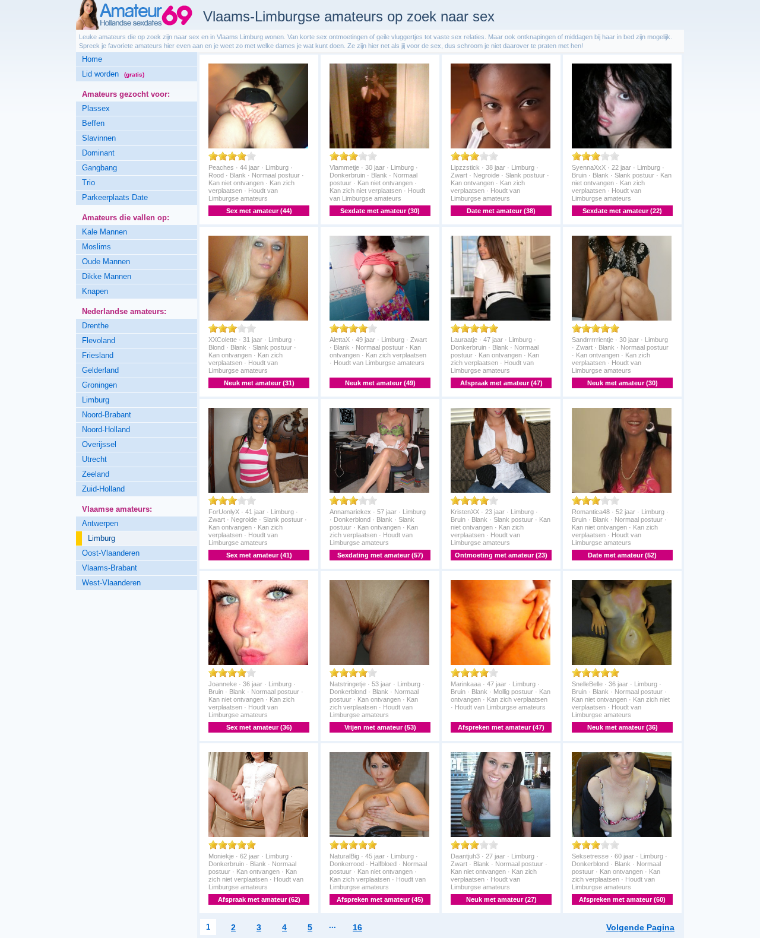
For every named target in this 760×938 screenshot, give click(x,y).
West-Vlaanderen (111, 582)
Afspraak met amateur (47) (501, 382)
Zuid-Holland (103, 488)
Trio (88, 182)
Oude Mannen (106, 261)
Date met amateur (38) (501, 210)
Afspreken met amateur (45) (380, 899)
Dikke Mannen (106, 276)
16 (357, 927)
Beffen (93, 123)
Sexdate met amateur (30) (380, 210)
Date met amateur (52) (622, 555)
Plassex (96, 108)
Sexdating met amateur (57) (380, 555)
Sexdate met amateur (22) (622, 210)
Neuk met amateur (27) (501, 899)
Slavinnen (99, 138)
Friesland (97, 355)
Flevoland (98, 340)
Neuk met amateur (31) (259, 382)
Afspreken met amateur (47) (501, 727)
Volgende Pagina (640, 927)
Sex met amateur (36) (259, 727)
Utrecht (94, 459)
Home (92, 59)
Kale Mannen (104, 231)
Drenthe (95, 325)
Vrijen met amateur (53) (380, 727)
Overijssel (99, 444)
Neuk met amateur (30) (622, 382)
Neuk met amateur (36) (622, 727)
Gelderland (100, 370)
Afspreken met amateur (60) (622, 899)
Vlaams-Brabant (109, 567)
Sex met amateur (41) (259, 555)
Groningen (99, 385)
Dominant (98, 152)
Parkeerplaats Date (115, 197)
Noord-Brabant (106, 414)
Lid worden (113, 73)
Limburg (95, 399)
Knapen (95, 291)
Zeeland (95, 474)
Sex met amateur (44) (259, 210)
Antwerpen (100, 523)
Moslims (96, 246)
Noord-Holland (106, 429)
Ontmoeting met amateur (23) (501, 555)
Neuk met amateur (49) (380, 382)
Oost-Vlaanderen (111, 553)
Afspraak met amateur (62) (259, 899)
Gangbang (99, 167)
